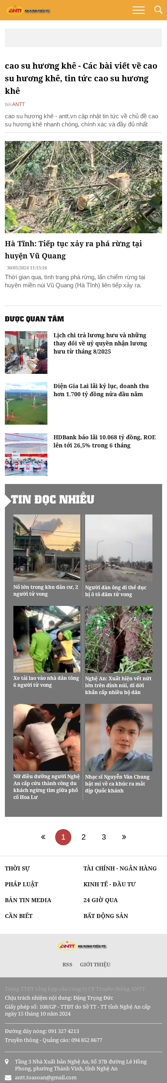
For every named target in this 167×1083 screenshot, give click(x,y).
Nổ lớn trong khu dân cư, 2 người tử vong (45, 590)
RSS (67, 964)
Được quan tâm (34, 318)
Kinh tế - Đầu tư (110, 884)
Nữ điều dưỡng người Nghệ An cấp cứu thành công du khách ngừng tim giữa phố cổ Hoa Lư (46, 787)
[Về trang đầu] (43, 837)
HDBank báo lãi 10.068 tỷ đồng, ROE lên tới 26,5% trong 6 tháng (105, 441)
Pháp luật (21, 884)
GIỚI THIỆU (95, 964)
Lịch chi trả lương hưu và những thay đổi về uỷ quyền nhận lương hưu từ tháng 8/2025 (100, 343)
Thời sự (17, 868)
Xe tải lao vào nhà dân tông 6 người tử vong (46, 681)
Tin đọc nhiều (52, 499)
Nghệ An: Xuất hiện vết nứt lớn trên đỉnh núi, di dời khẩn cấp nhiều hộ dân (118, 685)
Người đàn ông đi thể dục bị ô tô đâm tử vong (115, 591)
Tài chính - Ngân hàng (120, 868)
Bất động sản (106, 916)
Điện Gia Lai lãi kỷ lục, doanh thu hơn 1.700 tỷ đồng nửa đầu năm (101, 390)
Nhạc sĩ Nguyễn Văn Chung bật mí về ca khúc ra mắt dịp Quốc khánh (117, 783)
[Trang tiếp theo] (124, 837)
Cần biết (18, 916)
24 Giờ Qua (101, 900)
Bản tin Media (28, 900)
